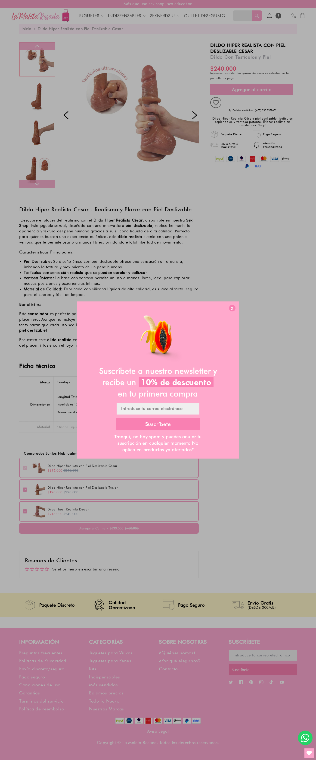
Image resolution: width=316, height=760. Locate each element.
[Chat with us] (305, 738)
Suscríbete (158, 424)
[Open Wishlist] (309, 753)
